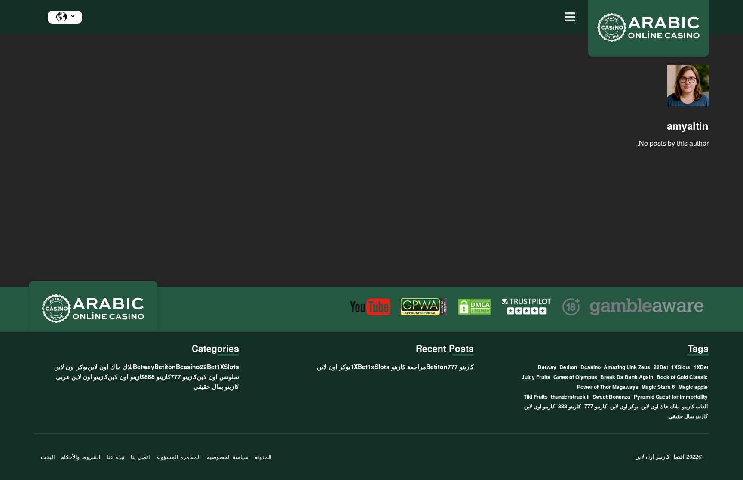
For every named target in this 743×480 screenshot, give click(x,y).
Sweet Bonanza (611, 396)
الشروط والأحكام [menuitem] (81, 456)
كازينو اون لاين (539, 406)
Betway (547, 367)
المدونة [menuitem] (263, 456)
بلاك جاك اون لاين (660, 406)
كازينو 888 (569, 406)
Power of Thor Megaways (608, 386)
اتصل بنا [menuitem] (140, 456)
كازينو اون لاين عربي (82, 376)
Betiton (568, 367)
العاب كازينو (695, 406)
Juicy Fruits (536, 376)
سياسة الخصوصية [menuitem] (228, 456)
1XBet (701, 367)
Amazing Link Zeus (627, 367)
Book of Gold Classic (682, 376)
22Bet (661, 367)
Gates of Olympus (575, 376)
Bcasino (590, 367)
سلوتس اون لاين (218, 376)
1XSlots (680, 367)
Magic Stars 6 (658, 386)
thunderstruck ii (570, 396)
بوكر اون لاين (624, 406)
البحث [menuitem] (48, 456)
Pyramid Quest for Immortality (671, 396)
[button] (567, 17)
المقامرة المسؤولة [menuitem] (178, 456)
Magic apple (693, 386)
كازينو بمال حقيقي (688, 416)
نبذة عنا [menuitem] (116, 456)
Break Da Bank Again (626, 376)
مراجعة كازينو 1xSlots (397, 366)
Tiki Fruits (536, 396)
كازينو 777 (595, 406)
